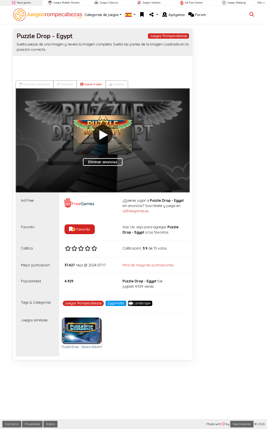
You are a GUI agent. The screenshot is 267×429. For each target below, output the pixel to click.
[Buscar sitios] (251, 14)
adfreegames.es (136, 211)
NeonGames (242, 424)
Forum (200, 14)
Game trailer (92, 84)
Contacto (12, 424)
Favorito (82, 229)
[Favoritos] (142, 14)
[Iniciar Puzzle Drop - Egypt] (103, 134)
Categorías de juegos (102, 14)
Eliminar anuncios (102, 162)
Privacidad (32, 424)
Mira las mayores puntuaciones (148, 265)
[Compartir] (153, 14)
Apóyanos (176, 14)
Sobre (50, 424)
